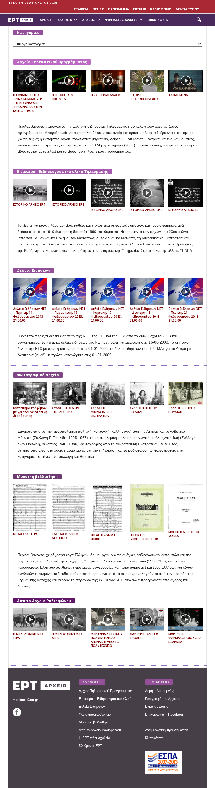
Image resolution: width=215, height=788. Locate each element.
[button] (199, 20)
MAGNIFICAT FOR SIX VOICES (183, 534)
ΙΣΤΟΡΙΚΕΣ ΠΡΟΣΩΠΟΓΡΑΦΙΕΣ (144, 97)
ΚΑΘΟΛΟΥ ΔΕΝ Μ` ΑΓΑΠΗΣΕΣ (65, 536)
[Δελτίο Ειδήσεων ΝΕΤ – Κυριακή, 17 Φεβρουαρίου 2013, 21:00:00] (108, 291)
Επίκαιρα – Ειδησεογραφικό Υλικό (105, 699)
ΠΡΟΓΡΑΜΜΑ (118, 9)
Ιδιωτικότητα (154, 738)
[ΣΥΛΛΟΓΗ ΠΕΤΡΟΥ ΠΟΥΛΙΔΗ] (147, 393)
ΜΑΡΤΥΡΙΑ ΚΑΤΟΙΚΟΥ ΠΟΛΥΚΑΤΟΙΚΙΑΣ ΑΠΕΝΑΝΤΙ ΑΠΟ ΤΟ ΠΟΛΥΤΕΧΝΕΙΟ (106, 640)
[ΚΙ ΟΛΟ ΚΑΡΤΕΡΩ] (30, 507)
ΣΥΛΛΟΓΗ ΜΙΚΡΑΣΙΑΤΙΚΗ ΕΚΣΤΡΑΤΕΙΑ (101, 412)
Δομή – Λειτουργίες (159, 691)
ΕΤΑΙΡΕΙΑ (81, 9)
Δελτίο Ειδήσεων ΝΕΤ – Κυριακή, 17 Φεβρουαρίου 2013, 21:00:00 (107, 314)
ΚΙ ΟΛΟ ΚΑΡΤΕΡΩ (26, 534)
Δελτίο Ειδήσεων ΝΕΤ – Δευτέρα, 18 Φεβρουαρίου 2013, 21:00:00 (146, 314)
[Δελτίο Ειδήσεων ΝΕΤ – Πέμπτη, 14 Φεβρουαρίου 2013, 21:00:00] (30, 291)
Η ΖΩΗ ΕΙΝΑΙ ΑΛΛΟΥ (106, 95)
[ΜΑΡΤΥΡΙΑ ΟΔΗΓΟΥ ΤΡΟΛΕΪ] (147, 619)
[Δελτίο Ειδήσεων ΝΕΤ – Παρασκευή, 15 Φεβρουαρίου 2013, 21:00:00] (69, 291)
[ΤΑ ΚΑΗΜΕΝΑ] (185, 81)
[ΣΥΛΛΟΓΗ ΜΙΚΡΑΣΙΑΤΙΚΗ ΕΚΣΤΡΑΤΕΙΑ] (108, 393)
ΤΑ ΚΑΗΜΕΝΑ (178, 95)
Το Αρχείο (64, 20)
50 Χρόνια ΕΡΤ (90, 746)
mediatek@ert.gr (25, 700)
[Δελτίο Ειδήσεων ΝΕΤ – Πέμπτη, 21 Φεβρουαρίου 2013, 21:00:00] (185, 291)
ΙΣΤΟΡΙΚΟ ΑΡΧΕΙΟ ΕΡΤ (29, 204)
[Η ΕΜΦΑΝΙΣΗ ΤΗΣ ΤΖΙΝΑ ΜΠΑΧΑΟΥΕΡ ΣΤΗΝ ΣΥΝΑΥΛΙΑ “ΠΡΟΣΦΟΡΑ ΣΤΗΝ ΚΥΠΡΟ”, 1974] (30, 81)
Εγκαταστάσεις (156, 707)
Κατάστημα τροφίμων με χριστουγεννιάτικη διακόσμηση (30, 412)
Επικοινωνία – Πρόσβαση (164, 714)
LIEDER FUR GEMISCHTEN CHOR (144, 537)
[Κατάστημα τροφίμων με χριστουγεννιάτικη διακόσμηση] (30, 393)
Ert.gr (98, 9)
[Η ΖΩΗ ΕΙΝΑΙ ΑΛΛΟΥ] (108, 81)
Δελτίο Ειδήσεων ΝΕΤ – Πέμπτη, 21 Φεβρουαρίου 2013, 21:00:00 (185, 314)
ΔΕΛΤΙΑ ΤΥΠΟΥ (187, 9)
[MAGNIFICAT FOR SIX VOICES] (185, 506)
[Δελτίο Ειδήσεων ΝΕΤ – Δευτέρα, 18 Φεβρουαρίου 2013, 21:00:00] (147, 291)
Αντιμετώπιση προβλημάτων (166, 730)
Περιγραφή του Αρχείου (162, 699)
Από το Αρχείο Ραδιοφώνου (44, 600)
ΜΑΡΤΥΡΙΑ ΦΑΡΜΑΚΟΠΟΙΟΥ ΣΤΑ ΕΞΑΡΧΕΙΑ (184, 638)
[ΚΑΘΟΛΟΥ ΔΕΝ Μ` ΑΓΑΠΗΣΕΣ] (69, 507)
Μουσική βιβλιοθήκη (37, 476)
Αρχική (45, 20)
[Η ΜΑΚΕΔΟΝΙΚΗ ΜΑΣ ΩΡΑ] (30, 619)
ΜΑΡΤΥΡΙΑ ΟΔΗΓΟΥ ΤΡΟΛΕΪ (144, 636)
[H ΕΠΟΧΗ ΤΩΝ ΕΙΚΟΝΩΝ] (69, 81)
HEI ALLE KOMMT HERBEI (103, 537)
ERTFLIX (139, 9)
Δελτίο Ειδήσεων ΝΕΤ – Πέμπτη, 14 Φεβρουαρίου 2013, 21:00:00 (30, 314)
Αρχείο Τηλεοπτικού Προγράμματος (52, 61)
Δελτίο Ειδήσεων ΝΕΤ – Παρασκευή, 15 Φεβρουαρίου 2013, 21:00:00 (68, 314)
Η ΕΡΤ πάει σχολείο (94, 738)
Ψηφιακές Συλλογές (121, 20)
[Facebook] (17, 715)
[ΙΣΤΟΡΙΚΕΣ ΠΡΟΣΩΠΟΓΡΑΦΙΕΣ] (147, 81)
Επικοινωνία (157, 20)
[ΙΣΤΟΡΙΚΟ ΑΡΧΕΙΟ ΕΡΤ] (30, 190)
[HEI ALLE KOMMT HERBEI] (108, 508)
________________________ (167, 722)
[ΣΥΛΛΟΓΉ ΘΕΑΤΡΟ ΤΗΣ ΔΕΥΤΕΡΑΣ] (69, 393)
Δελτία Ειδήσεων (33, 270)
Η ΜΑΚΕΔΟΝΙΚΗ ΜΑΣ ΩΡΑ (28, 636)
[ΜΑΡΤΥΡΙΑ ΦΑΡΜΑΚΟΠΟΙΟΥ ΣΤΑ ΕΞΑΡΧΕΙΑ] (185, 619)
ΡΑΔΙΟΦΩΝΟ (160, 9)
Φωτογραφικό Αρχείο (95, 714)
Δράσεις (88, 20)
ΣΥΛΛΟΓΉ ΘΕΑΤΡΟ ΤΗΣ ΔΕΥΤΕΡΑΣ (66, 410)
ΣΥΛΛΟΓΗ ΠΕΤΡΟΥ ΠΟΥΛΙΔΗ (143, 410)
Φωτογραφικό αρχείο (38, 374)
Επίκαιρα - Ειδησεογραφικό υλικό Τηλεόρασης (62, 171)
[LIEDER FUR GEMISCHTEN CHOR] (147, 508)
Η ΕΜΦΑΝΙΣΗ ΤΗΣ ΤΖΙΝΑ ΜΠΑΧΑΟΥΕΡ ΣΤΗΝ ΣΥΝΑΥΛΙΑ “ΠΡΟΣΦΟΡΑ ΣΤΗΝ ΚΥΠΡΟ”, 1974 (27, 103)
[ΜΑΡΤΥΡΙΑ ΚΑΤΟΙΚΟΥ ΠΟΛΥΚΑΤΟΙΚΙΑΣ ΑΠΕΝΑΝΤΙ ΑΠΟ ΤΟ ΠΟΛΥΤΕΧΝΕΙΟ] (108, 619)
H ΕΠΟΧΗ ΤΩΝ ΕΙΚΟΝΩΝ (62, 97)
